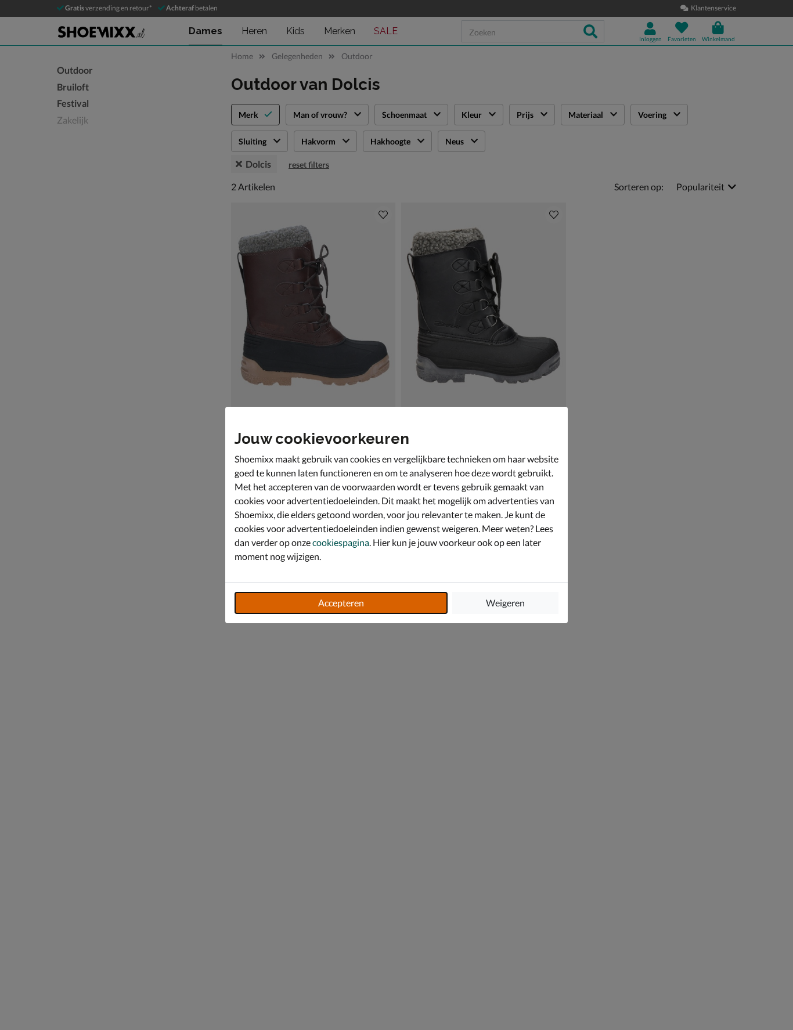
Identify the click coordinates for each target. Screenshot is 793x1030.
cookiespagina (340, 542)
